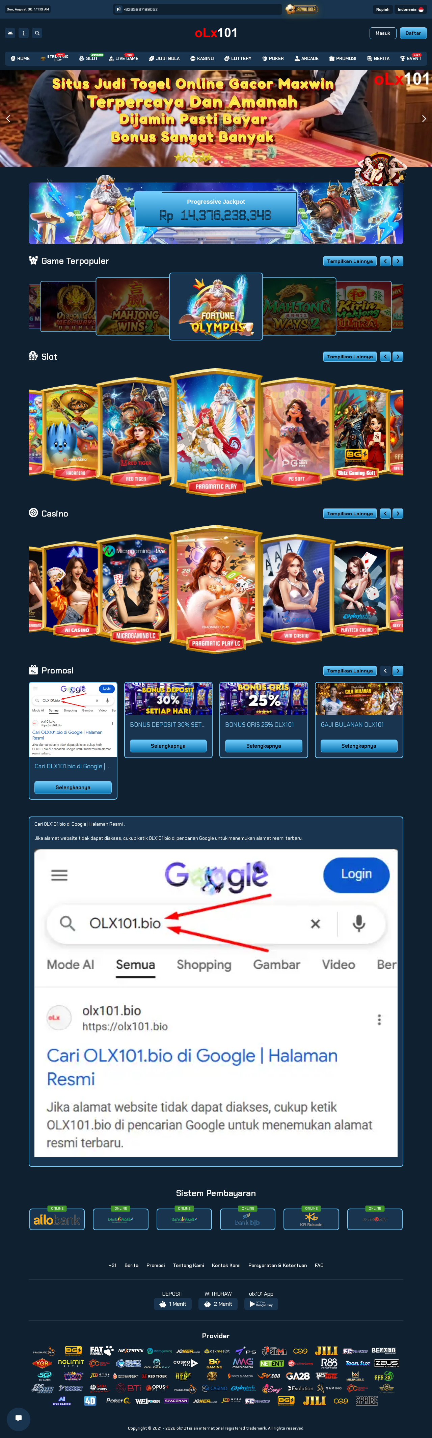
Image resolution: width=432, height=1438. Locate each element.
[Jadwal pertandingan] (302, 9)
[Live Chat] (385, 164)
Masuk (383, 33)
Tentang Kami (188, 1265)
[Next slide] (398, 261)
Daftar (413, 33)
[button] (424, 118)
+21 (112, 1265)
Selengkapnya (73, 787)
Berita (131, 1265)
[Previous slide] (385, 261)
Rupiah (382, 9)
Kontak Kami (226, 1265)
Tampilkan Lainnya (350, 261)
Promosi (155, 1265)
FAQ (319, 1265)
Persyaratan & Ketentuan (277, 1265)
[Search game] (37, 33)
